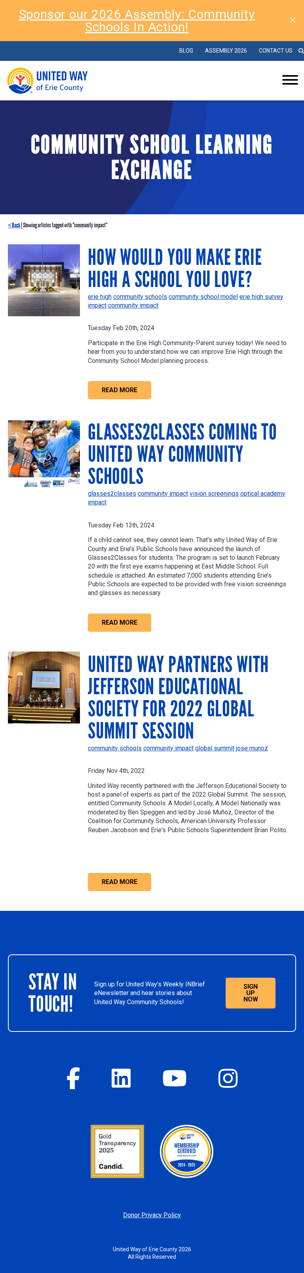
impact (97, 305)
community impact (133, 305)
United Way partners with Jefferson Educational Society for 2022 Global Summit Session (178, 697)
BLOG (186, 50)
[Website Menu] (290, 80)
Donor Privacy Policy (152, 1215)
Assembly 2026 (226, 50)
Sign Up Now (250, 993)
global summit (214, 748)
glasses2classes (112, 493)
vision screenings (214, 493)
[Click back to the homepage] (129, 80)
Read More (119, 390)
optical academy (262, 493)
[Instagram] (228, 1078)
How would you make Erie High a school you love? (175, 268)
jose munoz (252, 748)
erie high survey (261, 296)
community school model (203, 296)
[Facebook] (73, 1078)
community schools (140, 296)
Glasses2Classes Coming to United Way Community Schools (182, 454)
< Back (14, 225)
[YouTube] (174, 1078)
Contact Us (276, 50)
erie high (100, 296)
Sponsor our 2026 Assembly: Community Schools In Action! (137, 20)
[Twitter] (121, 1078)
